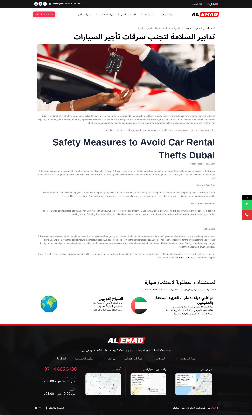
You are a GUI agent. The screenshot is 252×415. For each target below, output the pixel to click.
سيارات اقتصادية (107, 14)
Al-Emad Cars (182, 257)
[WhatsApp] (247, 205)
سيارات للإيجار (168, 14)
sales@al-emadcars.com (67, 3)
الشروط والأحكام (56, 408)
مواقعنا (111, 358)
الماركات (149, 14)
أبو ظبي (116, 369)
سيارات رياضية (84, 14)
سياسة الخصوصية (84, 358)
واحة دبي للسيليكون (154, 369)
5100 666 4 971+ (59, 369)
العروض (132, 14)
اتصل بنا (122, 14)
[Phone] (247, 215)
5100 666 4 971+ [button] (44, 14)
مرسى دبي (206, 369)
